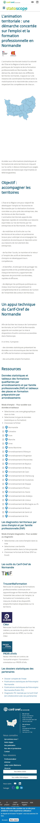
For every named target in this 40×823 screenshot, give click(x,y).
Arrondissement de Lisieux (19, 500)
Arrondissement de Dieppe (19, 484)
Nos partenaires (9, 745)
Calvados (12, 431)
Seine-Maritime (14, 447)
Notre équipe (8, 742)
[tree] (20, 471)
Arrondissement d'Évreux (19, 488)
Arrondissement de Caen (18, 472)
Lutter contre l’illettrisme (12, 765)
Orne (10, 443)
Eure (10, 435)
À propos (6, 803)
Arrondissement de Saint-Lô (20, 512)
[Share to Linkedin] (21, 787)
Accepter (5, 820)
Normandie (13, 427)
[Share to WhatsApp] (17, 787)
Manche (11, 439)
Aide (31, 802)
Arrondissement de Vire (18, 516)
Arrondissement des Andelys (20, 496)
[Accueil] (17, 7)
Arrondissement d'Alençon (19, 451)
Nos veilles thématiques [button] (20, 777)
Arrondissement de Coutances (21, 480)
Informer (7, 762)
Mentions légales (24, 803)
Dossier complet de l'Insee (15, 678)
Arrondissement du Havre (19, 492)
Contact (7, 751)
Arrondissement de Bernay (19, 468)
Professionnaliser (10, 759)
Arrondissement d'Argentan (20, 455)
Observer (7, 768)
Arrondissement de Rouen (19, 508)
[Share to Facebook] (13, 787)
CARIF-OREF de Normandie (15, 804)
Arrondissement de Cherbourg (21, 476)
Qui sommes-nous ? (11, 739)
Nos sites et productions (12, 748)
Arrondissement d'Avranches (20, 459)
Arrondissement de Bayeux (19, 463)
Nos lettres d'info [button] (20, 772)
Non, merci (14, 820)
